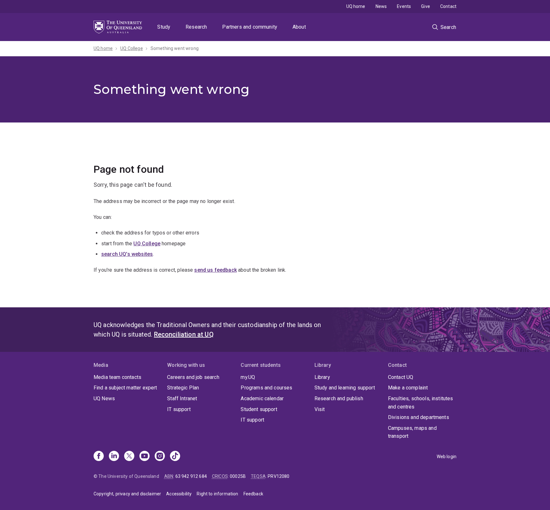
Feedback (253, 493)
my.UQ (248, 377)
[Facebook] (99, 456)
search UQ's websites (127, 254)
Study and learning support (344, 388)
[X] (129, 456)
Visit (319, 409)
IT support (179, 409)
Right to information (217, 493)
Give (425, 6)
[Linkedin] (114, 456)
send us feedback (215, 270)
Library (322, 377)
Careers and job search (193, 377)
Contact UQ (400, 377)
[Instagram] (160, 456)
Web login (446, 456)
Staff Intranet (182, 398)
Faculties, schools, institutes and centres (420, 402)
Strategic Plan (183, 388)
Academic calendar (262, 398)
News (381, 6)
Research (196, 27)
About (299, 27)
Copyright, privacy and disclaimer (127, 493)
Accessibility (179, 493)
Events (404, 6)
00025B (238, 476)
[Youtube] (144, 456)
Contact (448, 6)
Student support (259, 409)
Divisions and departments (418, 417)
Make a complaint (408, 388)
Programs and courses (266, 388)
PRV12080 (278, 476)
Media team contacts (117, 377)
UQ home (355, 6)
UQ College (131, 48)
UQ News (104, 398)
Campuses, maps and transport (412, 432)
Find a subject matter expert (125, 388)
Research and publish (338, 398)
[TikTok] (175, 456)
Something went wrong (175, 48)
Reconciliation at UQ (184, 334)
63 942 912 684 (191, 476)
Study (163, 27)
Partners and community (249, 27)
